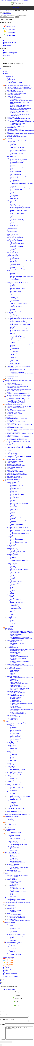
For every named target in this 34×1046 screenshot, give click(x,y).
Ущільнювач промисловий (17, 840)
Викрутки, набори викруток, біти (19, 320)
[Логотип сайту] (17, 5)
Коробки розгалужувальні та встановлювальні (20, 433)
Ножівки (12, 296)
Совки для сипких (15, 577)
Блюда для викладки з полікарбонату (20, 530)
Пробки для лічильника (13, 412)
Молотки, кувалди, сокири (17, 334)
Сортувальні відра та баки (17, 862)
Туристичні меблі (11, 953)
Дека (11, 596)
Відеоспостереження (12, 647)
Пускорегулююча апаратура (14, 82)
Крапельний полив (15, 291)
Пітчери (12, 515)
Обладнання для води (13, 239)
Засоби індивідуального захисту (16, 443)
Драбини (12, 165)
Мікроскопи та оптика (13, 234)
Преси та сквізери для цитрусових (19, 520)
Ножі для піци (14, 574)
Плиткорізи (13, 186)
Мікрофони (13, 659)
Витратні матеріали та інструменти (16, 206)
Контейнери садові (15, 278)
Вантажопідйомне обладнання (18, 161)
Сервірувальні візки (15, 608)
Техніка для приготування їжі (15, 927)
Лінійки (12, 170)
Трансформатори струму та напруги (17, 136)
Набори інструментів (16, 336)
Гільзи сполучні (11, 423)
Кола (11, 587)
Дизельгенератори (12, 228)
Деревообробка (14, 242)
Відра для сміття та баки (13, 853)
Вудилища (13, 948)
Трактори (9, 913)
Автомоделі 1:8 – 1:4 (15, 789)
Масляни (12, 333)
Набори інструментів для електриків (17, 236)
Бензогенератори (11, 156)
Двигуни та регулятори (16, 732)
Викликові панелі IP (15, 697)
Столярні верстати (15, 251)
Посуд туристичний (12, 944)
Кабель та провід (11, 383)
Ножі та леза (13, 218)
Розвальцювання (14, 348)
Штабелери (10, 378)
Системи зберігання (15, 279)
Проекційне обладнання (13, 691)
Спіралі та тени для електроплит (16, 473)
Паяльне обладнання (12, 255)
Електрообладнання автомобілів (16, 916)
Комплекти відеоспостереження (19, 656)
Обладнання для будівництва (15, 237)
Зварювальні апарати (12, 821)
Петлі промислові (15, 837)
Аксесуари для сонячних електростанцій (21, 100)
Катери (12, 757)
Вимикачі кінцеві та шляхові (15, 91)
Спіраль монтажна (12, 453)
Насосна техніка (11, 824)
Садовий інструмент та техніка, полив (17, 282)
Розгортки (13, 349)
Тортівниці (13, 616)
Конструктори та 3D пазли (14, 772)
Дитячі (12, 744)
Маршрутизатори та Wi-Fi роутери (19, 683)
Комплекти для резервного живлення (20, 108)
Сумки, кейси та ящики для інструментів (18, 366)
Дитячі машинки (14, 790)
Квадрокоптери (11, 766)
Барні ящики (13, 491)
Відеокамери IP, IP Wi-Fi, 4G (18, 650)
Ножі (11, 294)
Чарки (11, 592)
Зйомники (13, 144)
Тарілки (12, 614)
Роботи (9, 801)
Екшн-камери (14, 719)
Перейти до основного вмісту (20, 0)
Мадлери (12, 508)
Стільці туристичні (15, 954)
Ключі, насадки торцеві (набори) (19, 330)
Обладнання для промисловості (15, 240)
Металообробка (14, 248)
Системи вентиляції (12, 841)
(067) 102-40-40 (10, 29)
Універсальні (13, 562)
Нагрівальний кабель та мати (15, 471)
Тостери (12, 933)
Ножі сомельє (14, 511)
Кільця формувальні (15, 505)
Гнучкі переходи (14, 700)
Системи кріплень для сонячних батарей (18, 393)
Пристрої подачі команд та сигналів (17, 120)
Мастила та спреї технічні (17, 147)
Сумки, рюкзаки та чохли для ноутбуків (21, 638)
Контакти (6, 40)
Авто (11, 753)
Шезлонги (13, 896)
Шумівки (12, 580)
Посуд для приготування (14, 595)
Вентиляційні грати (15, 843)
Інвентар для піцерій (12, 548)
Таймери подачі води (16, 306)
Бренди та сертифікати (9, 42)
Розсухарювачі (14, 351)
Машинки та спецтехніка (14, 784)
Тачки (11, 194)
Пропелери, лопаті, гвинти (17, 738)
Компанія (2, 1024)
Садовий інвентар (12, 272)
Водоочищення (14, 315)
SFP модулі (13, 679)
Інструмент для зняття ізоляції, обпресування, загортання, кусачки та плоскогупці (20, 324)
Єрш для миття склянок (16, 502)
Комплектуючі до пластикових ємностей (21, 276)
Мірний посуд (14, 509)
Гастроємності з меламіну (17, 532)
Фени (11, 925)
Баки (11, 855)
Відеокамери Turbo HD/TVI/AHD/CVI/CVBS (17, 652)
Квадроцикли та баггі (16, 910)
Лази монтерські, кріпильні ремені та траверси (20, 446)
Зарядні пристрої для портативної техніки (22, 632)
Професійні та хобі (15, 771)
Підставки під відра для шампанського (21, 514)
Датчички (12, 285)
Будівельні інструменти (13, 158)
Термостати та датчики (13, 479)
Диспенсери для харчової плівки (19, 542)
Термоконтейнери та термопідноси (20, 560)
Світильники (10, 84)
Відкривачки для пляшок (17, 494)
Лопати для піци (14, 550)
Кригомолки (13, 506)
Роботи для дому (14, 868)
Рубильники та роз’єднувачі (14, 129)
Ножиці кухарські (15, 572)
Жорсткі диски (14, 671)
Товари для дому (11, 367)
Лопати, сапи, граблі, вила (17, 293)
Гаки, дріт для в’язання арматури (16, 421)
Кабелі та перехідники (16, 634)
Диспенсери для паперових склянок (20, 541)
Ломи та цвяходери (15, 171)
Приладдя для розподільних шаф (16, 400)
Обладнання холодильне (13, 254)
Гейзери (12, 499)
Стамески (12, 354)
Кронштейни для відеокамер (18, 658)
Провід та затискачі (15, 152)
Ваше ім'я (2, 1012)
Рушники (9, 830)
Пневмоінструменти (15, 264)
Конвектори (10, 468)
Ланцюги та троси (15, 146)
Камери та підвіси (15, 736)
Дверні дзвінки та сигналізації (15, 407)
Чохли (11, 155)
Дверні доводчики (15, 847)
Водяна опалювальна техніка (15, 461)
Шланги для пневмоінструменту (19, 269)
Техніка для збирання (13, 864)
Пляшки (12, 575)
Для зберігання (14, 556)
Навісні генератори (15, 914)
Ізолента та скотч (11, 444)
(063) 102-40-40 (10, 32)
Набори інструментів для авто (18, 150)
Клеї (11, 201)
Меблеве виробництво (16, 246)
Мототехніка (10, 908)
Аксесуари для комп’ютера (14, 640)
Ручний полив (14, 302)
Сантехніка (10, 312)
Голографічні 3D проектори (18, 692)
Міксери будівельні (15, 174)
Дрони (12, 756)
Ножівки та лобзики (15, 340)
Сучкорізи (13, 305)
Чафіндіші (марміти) (15, 599)
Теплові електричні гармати (14, 477)
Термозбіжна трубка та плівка (15, 455)
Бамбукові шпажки (15, 484)
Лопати (12, 370)
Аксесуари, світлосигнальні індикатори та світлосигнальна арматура (22, 122)
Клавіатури (13, 644)
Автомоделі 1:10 (14, 786)
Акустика (12, 793)
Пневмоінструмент (12, 257)
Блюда (11, 611)
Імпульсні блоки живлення (17, 106)
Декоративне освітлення (13, 78)
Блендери (12, 930)
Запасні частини (14, 258)
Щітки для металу (15, 363)
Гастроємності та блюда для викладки (17, 527)
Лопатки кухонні (14, 571)
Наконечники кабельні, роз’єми (15, 438)
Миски (12, 613)
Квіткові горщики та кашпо (17, 901)
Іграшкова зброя (11, 760)
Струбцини (13, 357)
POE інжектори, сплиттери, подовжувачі (21, 677)
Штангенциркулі (14, 198)
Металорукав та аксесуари (14, 390)
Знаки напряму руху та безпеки (15, 427)
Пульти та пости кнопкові (17, 126)
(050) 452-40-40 (10, 26)
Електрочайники (14, 939)
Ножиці (12, 216)
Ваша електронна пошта (7, 1019)
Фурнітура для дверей (13, 846)
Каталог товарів (9, 10)
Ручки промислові (15, 838)
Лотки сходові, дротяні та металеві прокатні (19, 389)
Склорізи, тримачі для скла (17, 352)
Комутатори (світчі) (15, 682)
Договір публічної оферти (10, 54)
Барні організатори (15, 488)
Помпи (9, 827)
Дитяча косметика (15, 747)
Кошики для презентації (16, 602)
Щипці (12, 626)
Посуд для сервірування (16, 607)
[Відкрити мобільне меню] (11, 7)
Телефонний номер (5, 1015)
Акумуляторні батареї (16, 99)
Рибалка (9, 947)
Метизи (9, 392)
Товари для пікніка (12, 950)
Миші (11, 646)
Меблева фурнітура (12, 879)
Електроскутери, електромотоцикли (20, 920)
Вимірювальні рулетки (16, 162)
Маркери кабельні (12, 435)
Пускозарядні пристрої (16, 153)
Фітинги (12, 267)
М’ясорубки (13, 931)
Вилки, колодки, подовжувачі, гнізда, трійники (20, 406)
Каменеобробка (14, 245)
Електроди (10, 819)
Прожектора (10, 81)
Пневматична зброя (15, 762)
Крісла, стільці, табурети (17, 888)
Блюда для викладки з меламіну (19, 529)
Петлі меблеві (14, 882)
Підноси (12, 512)
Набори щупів (14, 177)
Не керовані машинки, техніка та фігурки (18, 796)
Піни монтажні (14, 203)
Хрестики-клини (14, 224)
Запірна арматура (15, 317)
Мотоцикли (13, 911)
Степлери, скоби (14, 355)
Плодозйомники (14, 300)
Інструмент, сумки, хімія (17, 735)
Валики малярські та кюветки (18, 159)
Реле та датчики (11, 127)
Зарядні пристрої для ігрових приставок (21, 631)
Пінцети (12, 342)
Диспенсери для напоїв (16, 539)
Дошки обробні (11, 545)
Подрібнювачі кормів (12, 825)
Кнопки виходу (14, 706)
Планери (12, 780)
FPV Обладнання (15, 726)
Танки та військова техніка (14, 811)
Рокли (8, 270)
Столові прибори (11, 617)
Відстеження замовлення (10, 51)
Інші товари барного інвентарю (19, 503)
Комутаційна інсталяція (13, 432)
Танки (11, 812)
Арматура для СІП (12, 420)
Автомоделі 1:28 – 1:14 (16, 787)
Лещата (12, 331)
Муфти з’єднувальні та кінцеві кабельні (18, 436)
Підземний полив (15, 299)
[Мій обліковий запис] (22, 7)
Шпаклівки (13, 204)
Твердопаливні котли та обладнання (17, 474)
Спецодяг (9, 452)
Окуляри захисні (14, 180)
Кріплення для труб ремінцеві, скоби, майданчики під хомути (17, 386)
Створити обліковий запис (7, 989)
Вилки (12, 619)
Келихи (12, 586)
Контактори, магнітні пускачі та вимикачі (18, 118)
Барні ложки (13, 487)
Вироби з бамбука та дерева (18, 493)
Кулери (12, 674)
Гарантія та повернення (10, 52)
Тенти (11, 281)
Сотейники (13, 578)
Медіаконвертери (15, 685)
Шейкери (12, 526)
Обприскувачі (14, 297)
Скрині (12, 890)
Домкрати (9, 230)
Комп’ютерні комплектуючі (14, 668)
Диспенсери (10, 536)
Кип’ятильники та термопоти (15, 467)
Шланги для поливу (15, 311)
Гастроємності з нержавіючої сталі (19, 533)
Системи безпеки (11, 694)
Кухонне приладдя (12, 563)
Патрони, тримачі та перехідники (16, 410)
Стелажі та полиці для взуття (18, 891)
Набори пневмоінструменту (18, 263)
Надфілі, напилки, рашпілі (17, 337)
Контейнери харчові (12, 554)
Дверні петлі (13, 849)
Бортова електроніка (15, 730)
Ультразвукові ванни (12, 376)
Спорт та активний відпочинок (15, 808)
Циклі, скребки (14, 360)
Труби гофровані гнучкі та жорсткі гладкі (18, 395)
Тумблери (9, 138)
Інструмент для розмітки (17, 215)
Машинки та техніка (15, 799)
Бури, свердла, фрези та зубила (18, 210)
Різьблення (13, 346)
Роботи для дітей (14, 802)
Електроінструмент (12, 231)
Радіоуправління (14, 739)
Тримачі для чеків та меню (17, 523)
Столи (11, 893)
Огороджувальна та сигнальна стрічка (17, 439)
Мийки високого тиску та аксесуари (20, 149)
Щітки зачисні (14, 225)
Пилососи (13, 865)
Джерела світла (11, 79)
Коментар (2, 1039)
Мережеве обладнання (13, 676)
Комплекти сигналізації (16, 707)
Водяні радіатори (11, 462)
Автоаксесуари (11, 141)
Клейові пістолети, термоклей (18, 328)
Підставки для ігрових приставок (19, 637)
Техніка (12, 308)
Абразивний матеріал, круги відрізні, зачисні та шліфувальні (20, 208)
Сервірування (10, 601)
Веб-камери (13, 641)
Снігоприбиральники (13, 364)
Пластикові (13, 547)
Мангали (12, 951)
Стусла (12, 192)
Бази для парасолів (15, 876)
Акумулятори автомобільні (17, 917)
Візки (11, 164)
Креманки (13, 589)
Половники (13, 625)
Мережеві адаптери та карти (18, 686)
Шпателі (12, 197)
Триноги (12, 945)
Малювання (13, 748)
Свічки (12, 375)
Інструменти (13, 795)
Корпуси (12, 673)
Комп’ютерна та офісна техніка (15, 664)
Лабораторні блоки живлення (18, 109)
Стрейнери (13, 521)
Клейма (12, 327)
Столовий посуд (11, 610)
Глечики (12, 584)
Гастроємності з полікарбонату (18, 535)
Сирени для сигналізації (17, 712)
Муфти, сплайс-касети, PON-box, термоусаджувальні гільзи (19, 688)
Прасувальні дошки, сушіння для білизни (21, 373)
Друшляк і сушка (14, 568)
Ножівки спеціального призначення (20, 179)
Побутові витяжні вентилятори (18, 844)
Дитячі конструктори (16, 774)
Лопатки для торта (15, 622)
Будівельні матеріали (12, 200)
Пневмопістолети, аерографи (18, 266)
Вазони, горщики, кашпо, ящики (16, 899)
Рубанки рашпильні (15, 191)
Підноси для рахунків (16, 604)
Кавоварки (13, 940)
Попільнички (13, 605)
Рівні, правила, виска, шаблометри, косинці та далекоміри (20, 188)
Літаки (12, 759)
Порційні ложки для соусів (17, 551)
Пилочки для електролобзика (18, 221)
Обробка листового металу (17, 243)
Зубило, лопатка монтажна (17, 321)
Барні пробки (13, 490)
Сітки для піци (14, 553)
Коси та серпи (14, 290)
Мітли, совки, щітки (15, 871)
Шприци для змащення (16, 361)
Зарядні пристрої (14, 733)
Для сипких (13, 557)
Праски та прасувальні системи (19, 867)
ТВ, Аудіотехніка (11, 715)
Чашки (12, 593)
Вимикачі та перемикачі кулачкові (16, 93)
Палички (12, 623)
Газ (11, 212)
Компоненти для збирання (17, 769)
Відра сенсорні (14, 858)
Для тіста (12, 559)
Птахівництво (14, 249)
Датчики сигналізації (16, 701)
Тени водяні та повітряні (13, 476)
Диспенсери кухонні (15, 544)
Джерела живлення (12, 96)
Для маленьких (14, 805)
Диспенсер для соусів (16, 538)
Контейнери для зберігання (17, 369)
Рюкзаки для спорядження (14, 449)
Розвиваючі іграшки (12, 804)
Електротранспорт (12, 919)
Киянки (12, 168)
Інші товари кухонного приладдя (19, 569)
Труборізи (13, 358)
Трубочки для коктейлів (16, 524)
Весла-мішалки (14, 565)
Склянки (12, 590)
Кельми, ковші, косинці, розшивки (19, 167)
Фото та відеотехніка (12, 718)
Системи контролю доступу (18, 713)
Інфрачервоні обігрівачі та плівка (16, 465)
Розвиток (12, 806)
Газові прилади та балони (14, 464)
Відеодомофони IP (15, 698)
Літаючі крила (14, 778)
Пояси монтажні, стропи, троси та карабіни (19, 447)
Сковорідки (13, 598)
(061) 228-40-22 (10, 35)
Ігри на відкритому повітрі (17, 809)
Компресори (13, 261)
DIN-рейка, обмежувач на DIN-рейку (17, 418)
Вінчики (12, 566)
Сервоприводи (14, 741)
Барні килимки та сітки (16, 485)
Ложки (12, 620)
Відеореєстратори (15, 655)
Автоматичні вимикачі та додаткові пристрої (19, 87)
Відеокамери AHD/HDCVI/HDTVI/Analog (22, 649)
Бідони (12, 275)
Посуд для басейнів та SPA (14, 581)
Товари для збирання (12, 870)
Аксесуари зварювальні (13, 818)
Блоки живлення (14, 670)
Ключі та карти (14, 704)
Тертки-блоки (14, 195)
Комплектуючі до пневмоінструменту (20, 260)
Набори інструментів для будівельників (21, 176)
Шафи (11, 894)
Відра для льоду (14, 497)
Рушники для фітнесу (16, 832)
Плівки (12, 222)
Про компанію (7, 45)
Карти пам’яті (14, 635)
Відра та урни (14, 859)
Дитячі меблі (13, 887)
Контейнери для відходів (17, 861)
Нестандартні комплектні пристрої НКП (18, 398)
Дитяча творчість (11, 745)
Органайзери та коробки (17, 372)
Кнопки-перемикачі (15, 124)
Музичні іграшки (11, 792)
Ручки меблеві (14, 884)
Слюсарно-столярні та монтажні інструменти (19, 318)
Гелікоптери (10, 742)
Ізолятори (9, 409)
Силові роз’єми (11, 415)
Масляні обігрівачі (12, 470)
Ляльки (9, 781)
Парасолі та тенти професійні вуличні (17, 875)
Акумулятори (13, 727)
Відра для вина (14, 496)
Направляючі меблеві (16, 881)
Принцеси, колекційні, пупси (18, 783)
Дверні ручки (13, 850)
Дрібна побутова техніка (13, 924)
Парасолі (12, 878)
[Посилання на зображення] (9, 60)
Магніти (12, 173)
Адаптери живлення (15, 97)
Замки (8, 233)
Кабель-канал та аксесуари (14, 384)
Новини (5, 43)
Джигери (12, 500)
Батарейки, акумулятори (17, 695)
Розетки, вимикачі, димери (14, 413)
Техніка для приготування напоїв (16, 934)
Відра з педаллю (14, 856)
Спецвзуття (10, 450)
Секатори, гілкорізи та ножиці (18, 303)
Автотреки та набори (16, 798)
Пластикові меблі (11, 885)
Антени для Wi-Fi (15, 680)
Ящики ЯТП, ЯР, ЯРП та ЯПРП (16, 403)
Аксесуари (13, 143)
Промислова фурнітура (13, 835)
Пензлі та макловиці (15, 182)
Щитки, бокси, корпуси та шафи (16, 401)
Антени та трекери (15, 729)
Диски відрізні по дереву (17, 213)
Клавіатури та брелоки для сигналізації (21, 703)
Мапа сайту (6, 55)
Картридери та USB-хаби (17, 643)
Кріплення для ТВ (15, 716)
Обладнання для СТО (13, 252)
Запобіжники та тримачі (13, 117)
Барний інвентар (11, 482)
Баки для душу (14, 273)
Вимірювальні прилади (13, 94)
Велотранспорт (11, 905)
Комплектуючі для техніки (17, 288)
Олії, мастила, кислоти (16, 219)
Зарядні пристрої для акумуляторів (19, 105)
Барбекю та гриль (15, 928)
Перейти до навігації (6, 0)
